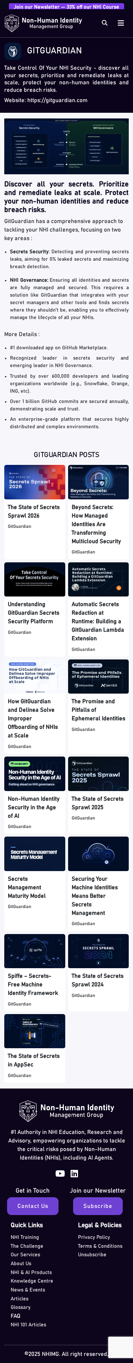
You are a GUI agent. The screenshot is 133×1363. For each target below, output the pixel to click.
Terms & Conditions (100, 1246)
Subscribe (97, 1206)
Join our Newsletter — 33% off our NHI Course (66, 7)
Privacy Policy (94, 1237)
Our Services (25, 1254)
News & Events (28, 1290)
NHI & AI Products (31, 1272)
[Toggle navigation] (121, 23)
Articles (19, 1298)
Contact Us (32, 1206)
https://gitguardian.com (57, 100)
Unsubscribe (92, 1254)
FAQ (16, 1316)
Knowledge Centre (32, 1281)
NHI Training (25, 1237)
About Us (21, 1263)
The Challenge (27, 1246)
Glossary (21, 1307)
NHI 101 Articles (28, 1324)
